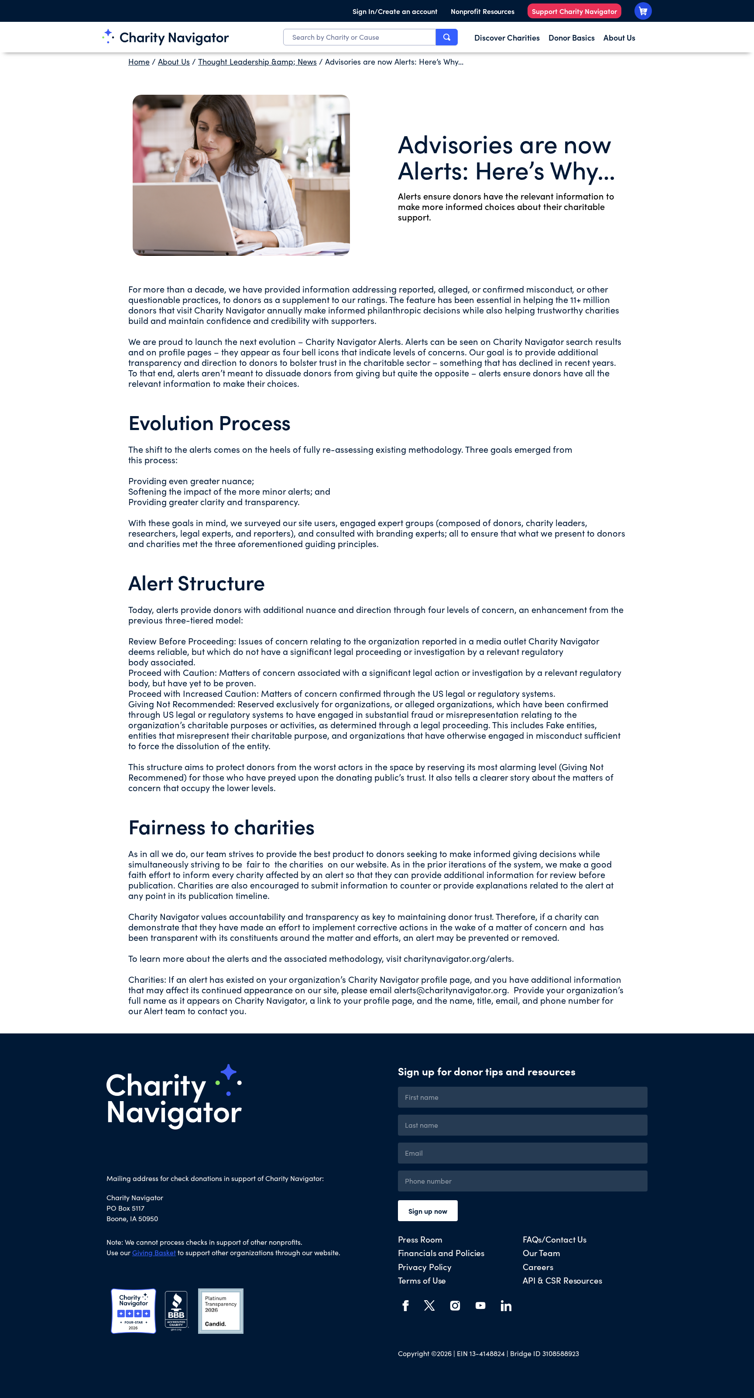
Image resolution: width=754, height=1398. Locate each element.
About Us (174, 61)
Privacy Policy (425, 1266)
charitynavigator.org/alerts (458, 958)
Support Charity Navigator (574, 11)
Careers (538, 1266)
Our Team (541, 1252)
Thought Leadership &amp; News (257, 61)
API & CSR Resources (562, 1280)
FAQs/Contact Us (555, 1239)
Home (139, 61)
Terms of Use (422, 1280)
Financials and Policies (441, 1252)
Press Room (420, 1239)
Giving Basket (154, 1252)
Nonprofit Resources (482, 11)
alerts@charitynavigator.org (450, 989)
